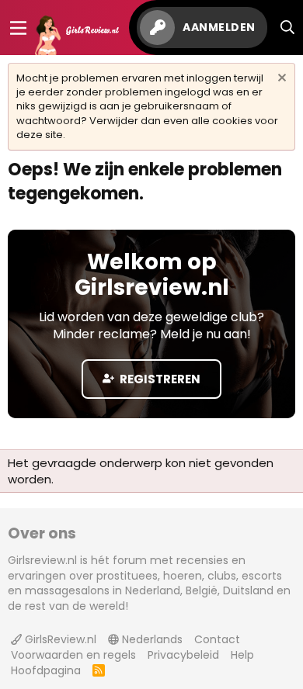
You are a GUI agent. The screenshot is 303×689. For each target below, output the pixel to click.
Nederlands (151, 639)
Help (242, 655)
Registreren (158, 379)
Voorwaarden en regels (73, 655)
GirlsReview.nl (59, 639)
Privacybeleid (183, 655)
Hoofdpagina (46, 670)
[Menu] (18, 28)
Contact (217, 639)
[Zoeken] (288, 27)
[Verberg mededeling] (280, 79)
